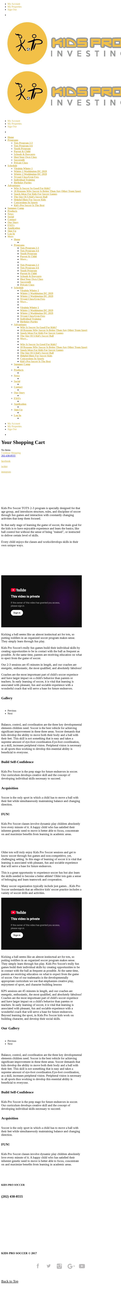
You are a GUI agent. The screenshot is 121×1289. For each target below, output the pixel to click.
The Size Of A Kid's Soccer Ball (30, 196)
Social (11, 216)
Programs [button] (13, 140)
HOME (6, 1226)
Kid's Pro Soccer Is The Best (29, 205)
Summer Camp (16, 208)
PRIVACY (62, 1226)
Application (14, 228)
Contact (12, 219)
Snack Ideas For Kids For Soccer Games (35, 194)
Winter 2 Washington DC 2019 (30, 174)
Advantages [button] (14, 185)
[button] (8, 455)
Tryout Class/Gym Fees (26, 177)
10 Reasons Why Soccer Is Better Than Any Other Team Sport (47, 191)
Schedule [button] (12, 165)
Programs (19, 245)
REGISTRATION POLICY (98, 1226)
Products (12, 211)
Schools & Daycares (24, 154)
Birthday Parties (23, 182)
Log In (11, 233)
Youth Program (22, 148)
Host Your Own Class (25, 157)
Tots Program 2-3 (23, 143)
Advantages (20, 324)
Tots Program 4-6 (23, 145)
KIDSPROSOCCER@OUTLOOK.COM (26, 1208)
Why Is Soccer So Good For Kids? (32, 188)
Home (11, 137)
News (10, 214)
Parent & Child (22, 151)
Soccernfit (19, 160)
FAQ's (11, 225)
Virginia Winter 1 (23, 168)
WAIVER (13, 1230)
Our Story (13, 222)
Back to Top (9, 1281)
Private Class (21, 162)
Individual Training (24, 179)
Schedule (18, 287)
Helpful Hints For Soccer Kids (30, 199)
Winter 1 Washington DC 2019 (30, 171)
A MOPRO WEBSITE (44, 1230)
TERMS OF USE (32, 1226)
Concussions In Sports (26, 202)
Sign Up (12, 231)
